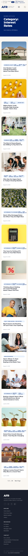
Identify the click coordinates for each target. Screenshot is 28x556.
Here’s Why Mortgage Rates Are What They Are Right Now (13, 215)
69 (12, 481)
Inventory (21, 102)
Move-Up (21, 65)
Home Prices (17, 140)
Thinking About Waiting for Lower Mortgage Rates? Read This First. (11, 288)
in (8, 504)
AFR (6, 495)
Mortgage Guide (8, 528)
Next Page (17, 481)
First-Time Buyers (9, 321)
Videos (5, 517)
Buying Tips (6, 176)
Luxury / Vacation (16, 467)
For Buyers (6, 103)
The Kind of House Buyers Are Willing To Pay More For (12, 143)
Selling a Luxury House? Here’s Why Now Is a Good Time (13, 470)
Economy (15, 212)
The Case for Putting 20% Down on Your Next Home (12, 251)
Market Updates (7, 515)
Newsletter (6, 530)
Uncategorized (8, 356)
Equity (12, 65)
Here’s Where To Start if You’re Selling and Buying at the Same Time (11, 360)
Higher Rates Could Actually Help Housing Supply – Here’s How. (10, 107)
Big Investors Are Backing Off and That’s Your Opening (13, 324)
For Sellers (16, 65)
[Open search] (24, 7)
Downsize (7, 65)
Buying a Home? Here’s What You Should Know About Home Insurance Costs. (13, 398)
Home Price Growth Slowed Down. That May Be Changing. (13, 434)
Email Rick (6, 544)
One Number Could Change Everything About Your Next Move (10, 69)
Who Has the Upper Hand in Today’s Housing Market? (12, 179)
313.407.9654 (7, 542)
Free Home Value (8, 513)
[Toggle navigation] (19, 7)
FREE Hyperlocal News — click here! (18, 2)
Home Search (7, 511)
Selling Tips (25, 65)
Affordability (8, 212)
